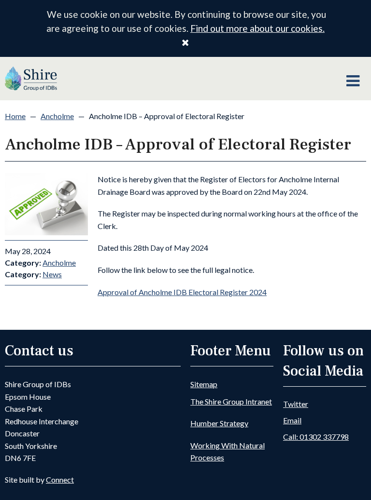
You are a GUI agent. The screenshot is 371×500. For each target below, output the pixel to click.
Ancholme (57, 116)
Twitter (295, 403)
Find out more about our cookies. (257, 28)
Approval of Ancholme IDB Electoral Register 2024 (182, 292)
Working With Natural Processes (227, 451)
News (52, 274)
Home (15, 116)
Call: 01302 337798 (316, 436)
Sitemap (203, 384)
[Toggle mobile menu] (353, 81)
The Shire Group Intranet (231, 401)
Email (292, 420)
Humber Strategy (219, 423)
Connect (60, 479)
